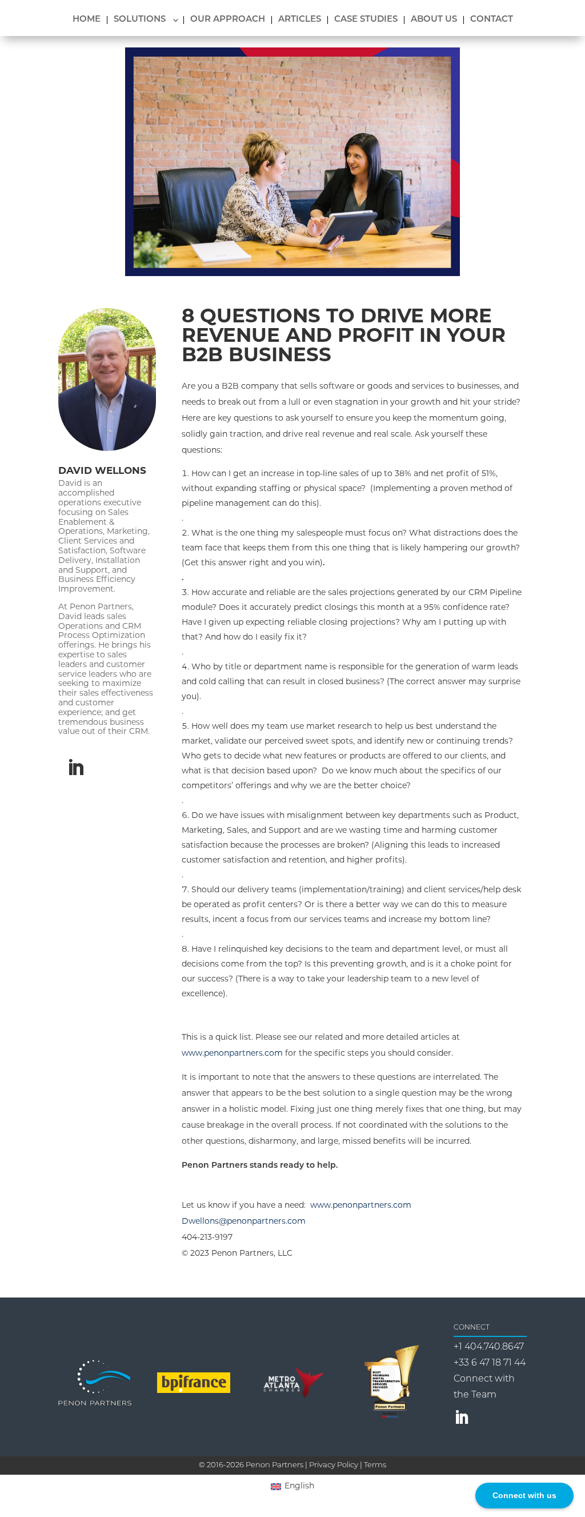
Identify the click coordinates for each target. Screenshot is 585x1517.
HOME (87, 20)
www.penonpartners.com (232, 1053)
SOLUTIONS (140, 20)
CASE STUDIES (366, 20)
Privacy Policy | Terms (347, 1465)
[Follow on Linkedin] (75, 767)
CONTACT (491, 20)
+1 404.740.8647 (489, 1347)
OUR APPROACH (227, 20)
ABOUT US (434, 20)
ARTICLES (299, 20)
